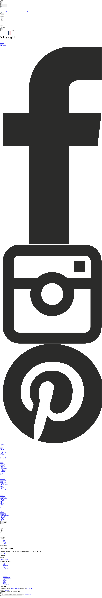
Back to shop (2, 553)
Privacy (4, 582)
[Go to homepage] (9, 38)
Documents (31, 11)
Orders (21, 11)
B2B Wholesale (6, 584)
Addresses (11, 11)
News (4, 563)
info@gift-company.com (15, 588)
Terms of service (6, 580)
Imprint (4, 583)
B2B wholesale (3, 45)
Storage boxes (5, 565)
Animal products (6, 568)
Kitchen (4, 567)
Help (4, 579)
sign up (2, 9)
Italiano (1, 25)
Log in (1, 8)
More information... (28, 594)
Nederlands (2, 27)
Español (1, 20)
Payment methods (16, 11)
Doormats (4, 566)
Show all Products (3, 444)
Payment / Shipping (6, 577)
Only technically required (5, 595)
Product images (26, 11)
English (1, 18)
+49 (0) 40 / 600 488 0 (30, 588)
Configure (12, 595)
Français (2, 22)
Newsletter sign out (4, 559)
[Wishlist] (1, 12)
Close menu (5, 6)
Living (4, 564)
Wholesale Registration (7, 578)
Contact (4, 581)
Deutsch (2, 16)
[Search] (1, 3)
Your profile (6, 11)
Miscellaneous (5, 570)
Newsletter (5, 576)
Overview (2, 11)
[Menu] (1, 1)
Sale (3, 572)
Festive (4, 569)
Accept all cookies (18, 595)
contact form (7, 590)
